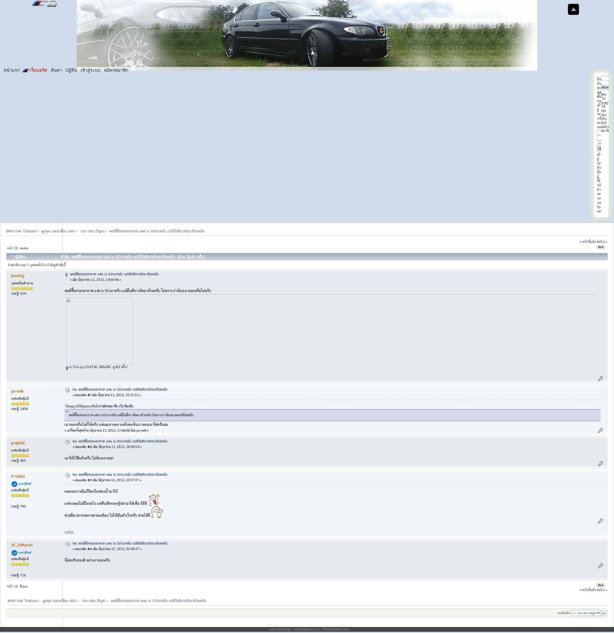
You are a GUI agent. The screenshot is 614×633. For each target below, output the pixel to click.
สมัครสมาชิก (605, 128)
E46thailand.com (307, 629)
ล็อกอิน (128, 406)
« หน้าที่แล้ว (587, 241)
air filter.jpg (76, 367)
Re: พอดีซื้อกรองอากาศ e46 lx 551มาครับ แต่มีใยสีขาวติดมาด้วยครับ (120, 389)
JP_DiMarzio (22, 544)
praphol (18, 442)
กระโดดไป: (564, 613)
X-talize (18, 476)
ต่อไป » (602, 241)
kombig (17, 275)
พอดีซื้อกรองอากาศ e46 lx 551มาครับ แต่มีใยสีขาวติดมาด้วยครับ (114, 274)
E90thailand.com (335, 629)
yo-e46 (17, 390)
